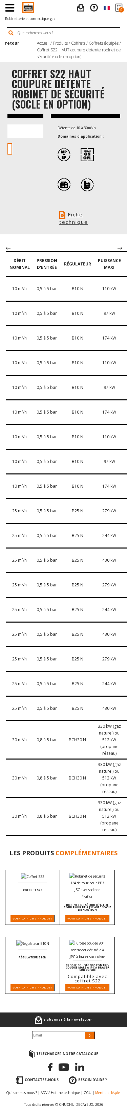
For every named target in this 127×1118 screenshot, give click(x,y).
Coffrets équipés (104, 43)
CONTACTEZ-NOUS (42, 1079)
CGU (87, 1092)
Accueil (43, 43)
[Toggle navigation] (10, 8)
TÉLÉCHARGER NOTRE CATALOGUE (67, 1053)
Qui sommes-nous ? (21, 1092)
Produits (60, 43)
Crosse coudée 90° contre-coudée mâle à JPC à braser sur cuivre (87, 967)
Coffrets (78, 43)
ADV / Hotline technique (60, 1092)
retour (12, 43)
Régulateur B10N (32, 957)
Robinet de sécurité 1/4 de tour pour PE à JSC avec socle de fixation (87, 907)
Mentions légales (108, 1092)
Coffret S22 (32, 890)
